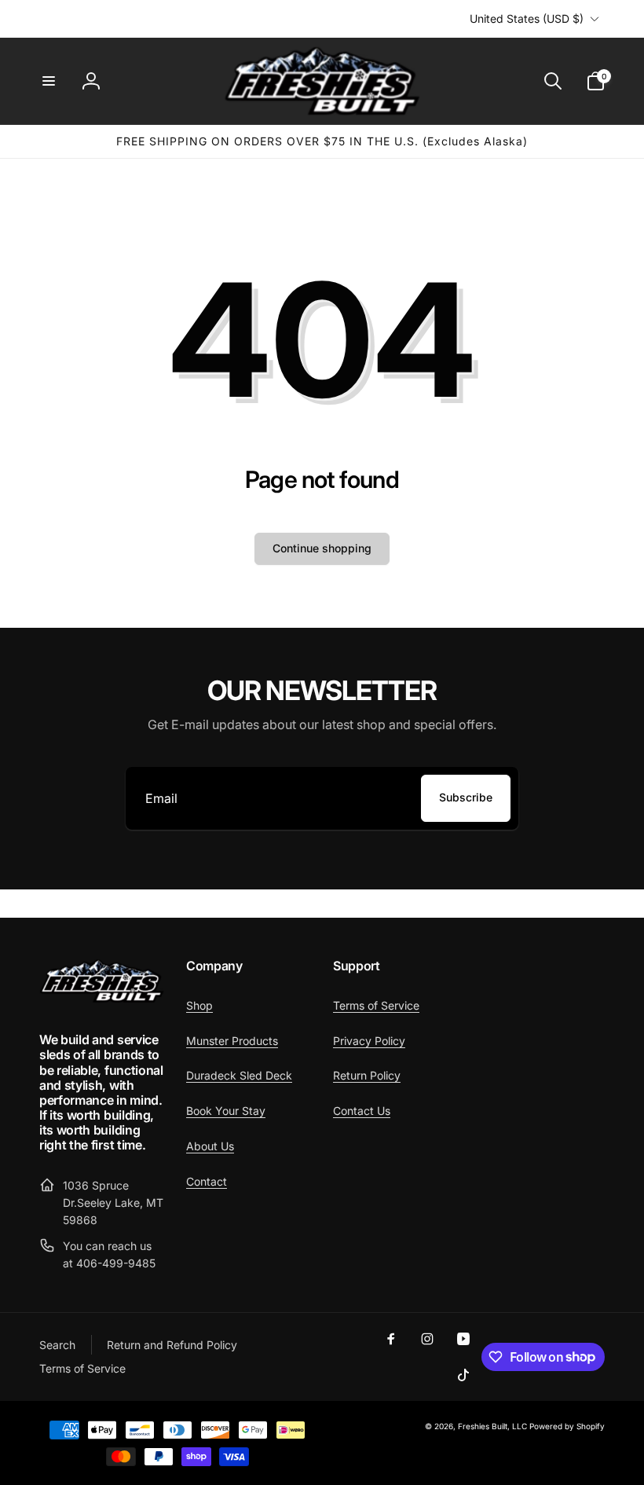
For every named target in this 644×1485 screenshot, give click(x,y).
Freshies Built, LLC (492, 1426)
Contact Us (361, 1110)
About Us (210, 1146)
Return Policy (367, 1075)
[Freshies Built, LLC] (101, 998)
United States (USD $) (527, 18)
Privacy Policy (369, 1040)
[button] (48, 81)
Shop (199, 1005)
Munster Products (232, 1040)
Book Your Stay (225, 1110)
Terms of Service (376, 1005)
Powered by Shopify (567, 1426)
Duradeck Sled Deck (239, 1075)
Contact (206, 1181)
